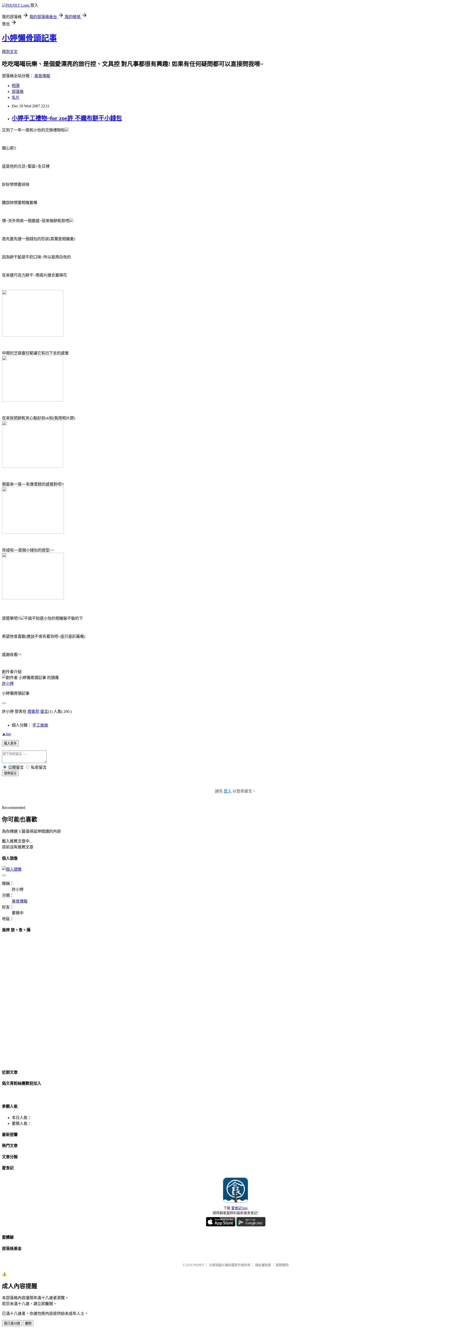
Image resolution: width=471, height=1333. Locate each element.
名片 (16, 97)
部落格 (18, 91)
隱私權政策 (263, 1265)
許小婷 (8, 683)
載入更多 (10, 743)
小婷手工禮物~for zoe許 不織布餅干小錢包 (67, 118)
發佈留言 (10, 773)
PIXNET (198, 1265)
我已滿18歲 (12, 1323)
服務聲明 (282, 1265)
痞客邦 (33, 711)
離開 (28, 1323)
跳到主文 (10, 52)
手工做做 (40, 725)
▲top (6, 734)
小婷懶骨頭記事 (29, 38)
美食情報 (42, 76)
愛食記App (239, 1208)
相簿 (16, 86)
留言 (44, 711)
